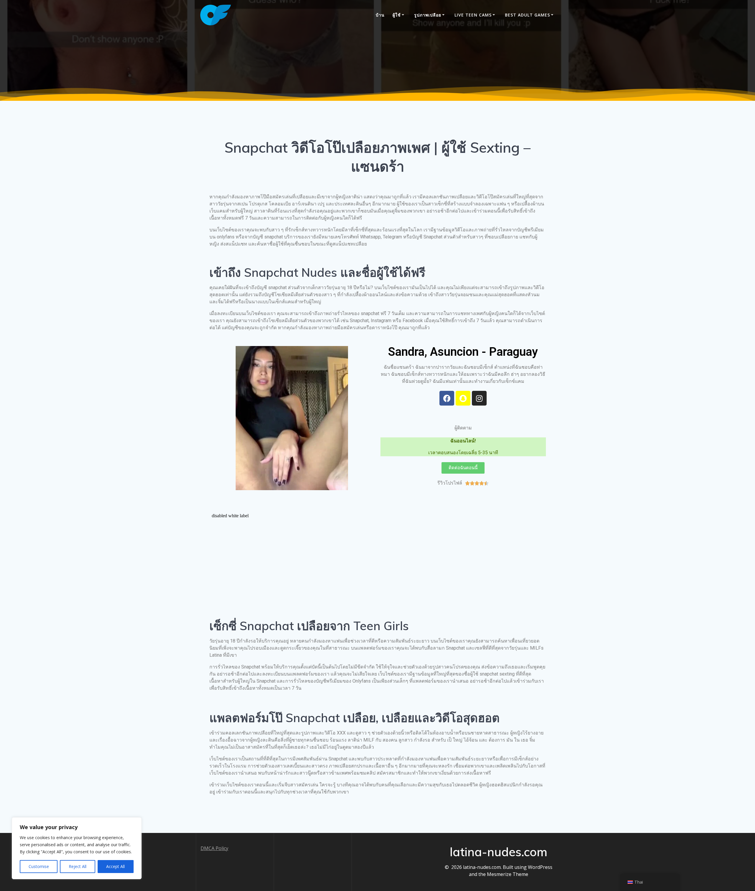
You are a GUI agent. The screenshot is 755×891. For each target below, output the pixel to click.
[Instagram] (479, 398)
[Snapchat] (463, 398)
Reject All (77, 866)
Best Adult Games (527, 15)
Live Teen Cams (473, 15)
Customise (39, 866)
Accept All (115, 866)
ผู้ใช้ (397, 15)
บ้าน (380, 15)
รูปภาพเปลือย (427, 15)
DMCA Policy (214, 848)
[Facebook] (446, 398)
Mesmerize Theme (507, 874)
